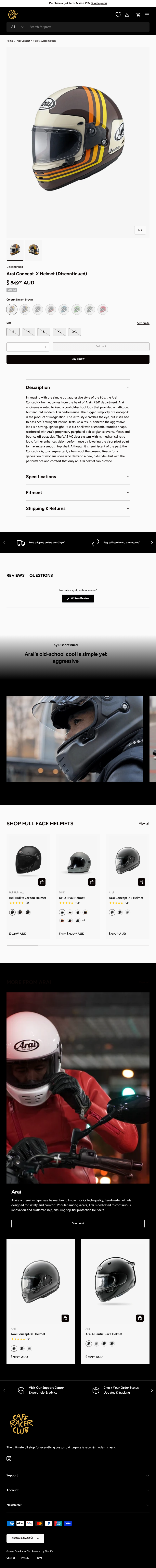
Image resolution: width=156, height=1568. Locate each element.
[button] (138, 14)
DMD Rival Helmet (72, 898)
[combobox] (78, 27)
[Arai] (78, 1088)
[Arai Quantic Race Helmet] (115, 1284)
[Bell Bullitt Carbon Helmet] (28, 861)
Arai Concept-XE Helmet (126, 898)
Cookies (10, 1558)
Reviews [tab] (15, 576)
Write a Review (80, 599)
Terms (39, 1558)
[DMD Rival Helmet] (78, 861)
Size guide (143, 323)
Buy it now (78, 359)
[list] (78, 142)
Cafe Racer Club (23, 1551)
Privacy (25, 1558)
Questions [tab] (41, 576)
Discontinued (14, 267)
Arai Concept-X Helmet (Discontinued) (36, 41)
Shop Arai (78, 1223)
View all (144, 823)
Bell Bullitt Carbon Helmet (27, 898)
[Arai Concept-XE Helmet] (128, 861)
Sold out (101, 346)
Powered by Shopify (42, 1551)
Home (9, 41)
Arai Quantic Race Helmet (104, 1334)
